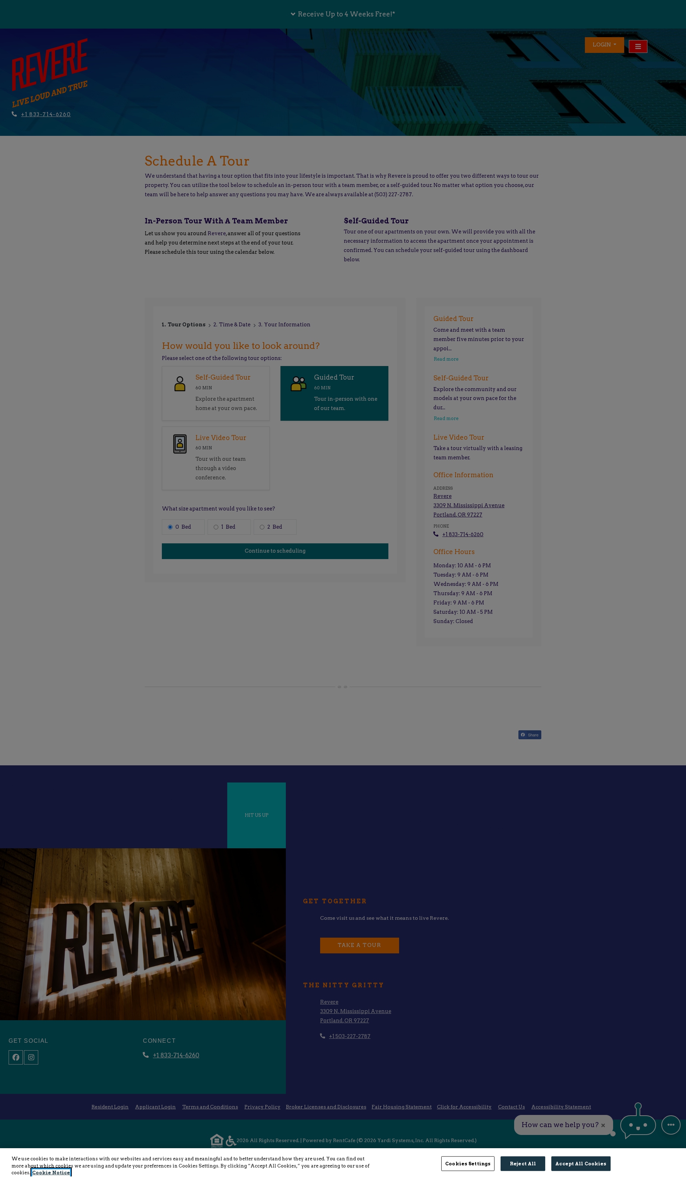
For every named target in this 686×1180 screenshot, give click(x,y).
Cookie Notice (51, 1172)
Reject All (523, 1163)
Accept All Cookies (580, 1163)
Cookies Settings (468, 1163)
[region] (343, 1164)
